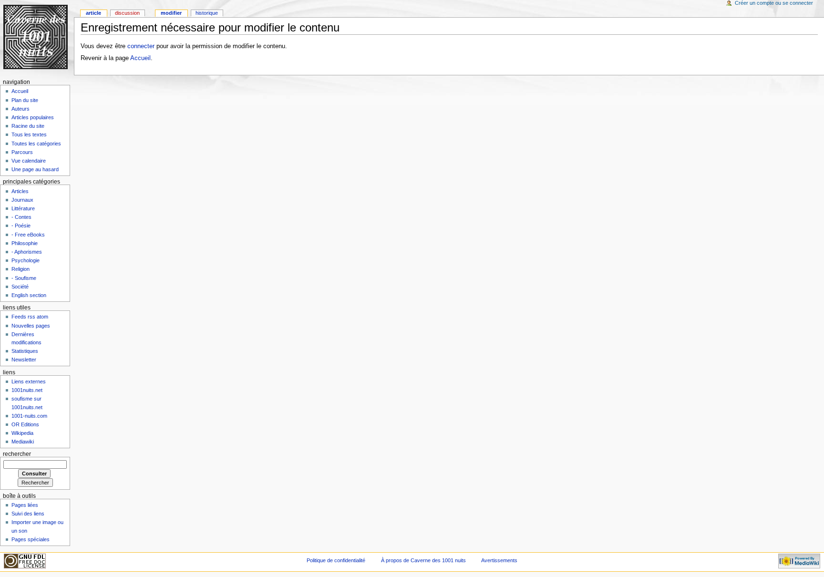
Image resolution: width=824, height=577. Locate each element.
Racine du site (27, 126)
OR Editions (25, 424)
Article (93, 13)
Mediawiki (22, 441)
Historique (207, 13)
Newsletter (23, 359)
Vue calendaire (28, 161)
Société (20, 286)
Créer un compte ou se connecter (774, 3)
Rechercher (17, 454)
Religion (20, 269)
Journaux (22, 200)
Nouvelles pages (30, 326)
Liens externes (28, 381)
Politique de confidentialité (336, 560)
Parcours (22, 152)
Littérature (23, 208)
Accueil (140, 58)
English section (28, 295)
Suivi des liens (27, 513)
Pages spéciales (30, 539)
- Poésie (21, 225)
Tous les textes (29, 134)
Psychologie (25, 260)
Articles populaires (32, 117)
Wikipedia (22, 433)
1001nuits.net (26, 390)
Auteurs (20, 109)
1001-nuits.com (29, 416)
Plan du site (24, 100)
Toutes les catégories (36, 143)
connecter (140, 46)
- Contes (21, 217)
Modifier (171, 13)
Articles (20, 191)
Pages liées (24, 505)
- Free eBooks (28, 234)
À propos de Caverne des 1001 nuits (423, 560)
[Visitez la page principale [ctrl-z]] (37, 37)
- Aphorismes (26, 252)
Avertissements (499, 560)
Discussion (127, 13)
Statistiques (24, 351)
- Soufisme (23, 278)
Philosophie (24, 243)
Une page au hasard (35, 169)
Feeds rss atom (29, 316)
